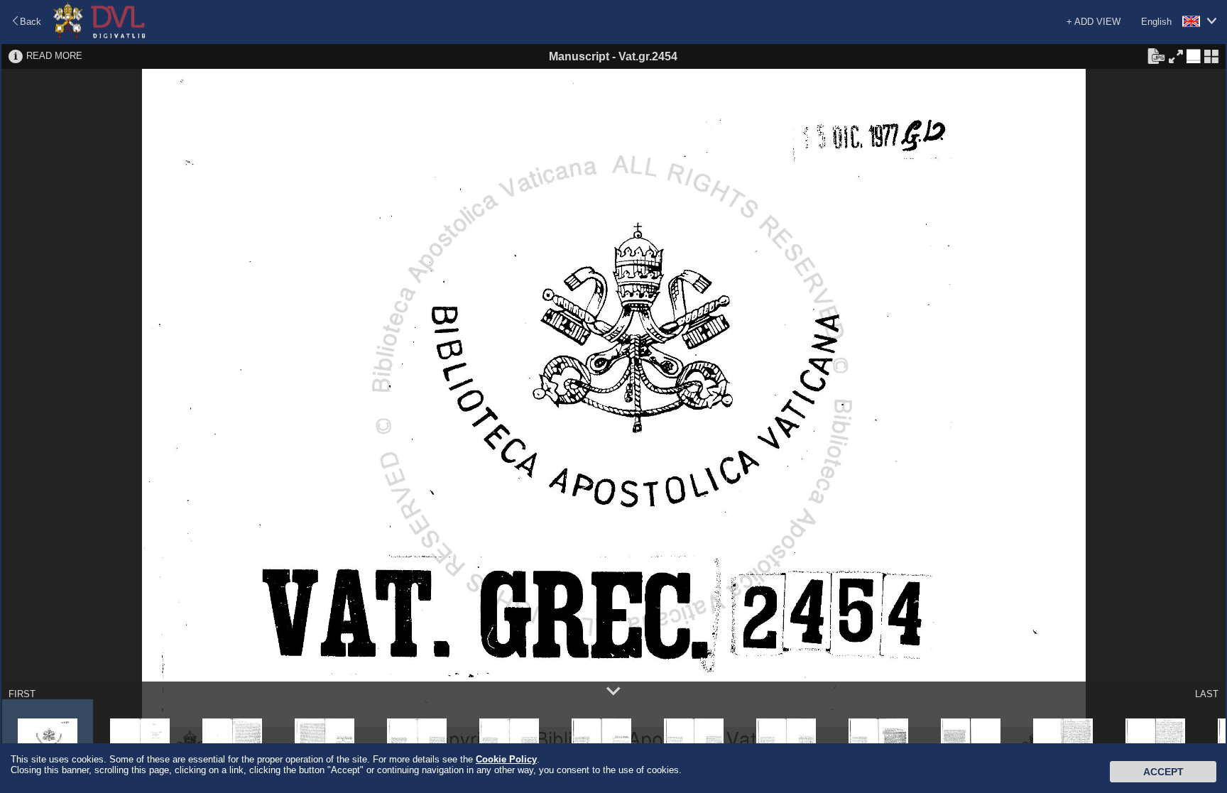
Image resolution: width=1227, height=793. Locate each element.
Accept (1163, 771)
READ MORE (54, 55)
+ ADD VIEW (1093, 21)
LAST (1206, 694)
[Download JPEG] (1156, 55)
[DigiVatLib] (99, 36)
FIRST (22, 694)
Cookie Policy (506, 759)
